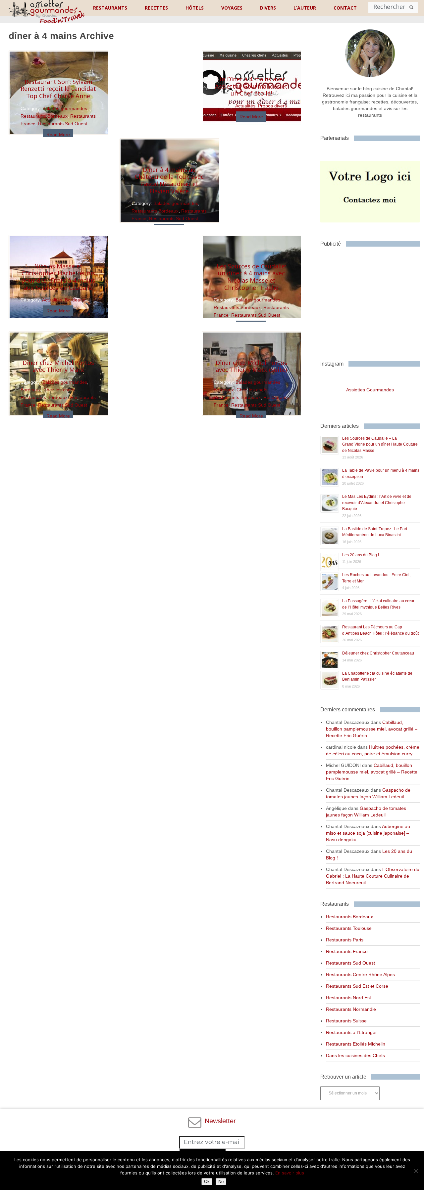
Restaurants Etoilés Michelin (355, 1044)
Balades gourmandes (64, 108)
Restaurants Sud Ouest (62, 123)
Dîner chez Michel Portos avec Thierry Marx (58, 366)
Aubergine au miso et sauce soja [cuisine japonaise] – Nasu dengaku (368, 833)
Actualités (245, 105)
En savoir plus (289, 1172)
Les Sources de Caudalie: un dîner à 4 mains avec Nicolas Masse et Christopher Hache (251, 277)
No (221, 1181)
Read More (58, 134)
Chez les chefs (252, 389)
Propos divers (272, 105)
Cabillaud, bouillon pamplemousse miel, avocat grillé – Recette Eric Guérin (371, 729)
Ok (207, 1181)
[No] (415, 1171)
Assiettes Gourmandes (370, 389)
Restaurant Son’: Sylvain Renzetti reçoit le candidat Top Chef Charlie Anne (58, 89)
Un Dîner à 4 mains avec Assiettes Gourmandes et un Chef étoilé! (251, 86)
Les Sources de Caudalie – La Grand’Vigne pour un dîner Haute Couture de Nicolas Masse (380, 444)
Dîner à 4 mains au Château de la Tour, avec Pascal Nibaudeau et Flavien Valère (169, 180)
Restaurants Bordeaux (44, 116)
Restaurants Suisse (346, 1020)
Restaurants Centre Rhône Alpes (360, 974)
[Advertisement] (372, 301)
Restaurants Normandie (351, 1009)
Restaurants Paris (344, 939)
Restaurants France (347, 951)
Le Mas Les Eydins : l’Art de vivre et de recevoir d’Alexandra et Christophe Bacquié (376, 502)
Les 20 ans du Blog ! (360, 555)
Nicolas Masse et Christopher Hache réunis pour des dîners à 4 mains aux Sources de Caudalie (58, 277)
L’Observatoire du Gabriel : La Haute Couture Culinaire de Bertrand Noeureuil (372, 876)
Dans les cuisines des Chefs (355, 1055)
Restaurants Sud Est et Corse (357, 986)
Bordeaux (75, 299)
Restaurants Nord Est (348, 997)
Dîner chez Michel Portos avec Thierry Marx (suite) (251, 366)
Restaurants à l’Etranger (351, 1032)
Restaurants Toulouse (349, 928)
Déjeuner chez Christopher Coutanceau (378, 653)
